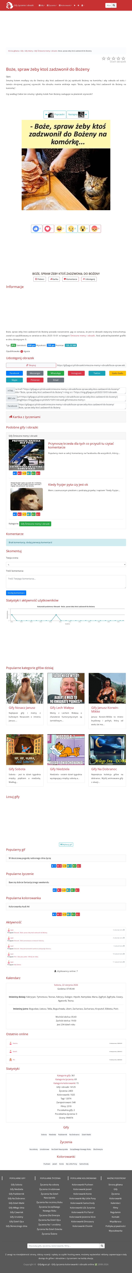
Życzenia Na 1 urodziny (49, 1224)
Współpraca (115, 1221)
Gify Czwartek (16, 1212)
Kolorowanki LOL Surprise (82, 1207)
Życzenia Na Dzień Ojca (49, 1220)
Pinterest (35, 380)
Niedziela (52, 1134)
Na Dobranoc (74, 1134)
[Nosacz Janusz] (24, 688)
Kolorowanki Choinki (82, 1226)
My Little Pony (71, 1164)
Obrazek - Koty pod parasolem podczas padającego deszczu (32, 948)
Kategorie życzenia (64, 1079)
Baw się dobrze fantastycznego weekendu (29, 882)
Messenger (35, 373)
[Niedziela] (66, 749)
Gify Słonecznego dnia (16, 1226)
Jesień (55, 1164)
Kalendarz (115, 1203)
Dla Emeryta (98, 1149)
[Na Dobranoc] (107, 749)
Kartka (55, 279)
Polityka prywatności (116, 1226)
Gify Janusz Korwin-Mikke (105, 709)
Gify (42, 5)
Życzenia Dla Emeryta (49, 1215)
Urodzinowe (44, 1149)
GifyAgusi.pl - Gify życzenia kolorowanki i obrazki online (66, 1264)
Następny (73, 114)
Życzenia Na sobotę (49, 1184)
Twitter (97, 373)
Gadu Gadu (117, 373)
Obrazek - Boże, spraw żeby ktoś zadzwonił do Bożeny (30, 932)
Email (55, 380)
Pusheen (47, 1164)
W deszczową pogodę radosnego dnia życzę (30, 858)
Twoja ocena (12, 557)
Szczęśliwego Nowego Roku (80, 1149)
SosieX (15, 1051)
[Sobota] (24, 749)
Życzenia (52, 5)
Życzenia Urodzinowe (49, 1189)
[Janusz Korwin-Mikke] (107, 688)
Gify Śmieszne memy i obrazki (35, 523)
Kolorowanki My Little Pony (82, 1198)
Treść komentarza (14, 570)
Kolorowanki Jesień (82, 1189)
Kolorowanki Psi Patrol (82, 1212)
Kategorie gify (63, 1075)
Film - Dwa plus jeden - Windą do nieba (26, 957)
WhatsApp (56, 373)
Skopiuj (32, 365)
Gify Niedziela (59, 769)
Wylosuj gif (67, 844)
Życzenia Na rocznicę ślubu (49, 1202)
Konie (61, 1164)
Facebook (14, 373)
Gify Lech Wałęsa (62, 707)
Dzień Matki (86, 1134)
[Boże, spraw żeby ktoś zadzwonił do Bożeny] (66, 164)
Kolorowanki (66, 5)
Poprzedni (59, 114)
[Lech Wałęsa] (66, 688)
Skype (14, 380)
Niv (14, 1060)
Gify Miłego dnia (16, 1207)
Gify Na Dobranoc (104, 769)
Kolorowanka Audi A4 (19, 906)
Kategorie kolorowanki (64, 1083)
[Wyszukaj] (114, 5)
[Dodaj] (78, 5)
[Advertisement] (66, 28)
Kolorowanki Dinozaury (82, 1221)
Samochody (84, 1164)
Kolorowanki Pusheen (82, 1184)
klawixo (15, 1043)
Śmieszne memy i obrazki (82, 335)
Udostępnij (90, 279)
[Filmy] (75, 5)
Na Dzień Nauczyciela (59, 1149)
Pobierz (40, 279)
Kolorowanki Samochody (83, 1203)
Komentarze (71, 279)
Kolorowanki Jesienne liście (82, 1216)
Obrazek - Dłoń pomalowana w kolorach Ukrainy (29, 941)
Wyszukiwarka (115, 1230)
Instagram (76, 373)
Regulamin (115, 1212)
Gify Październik (16, 1193)
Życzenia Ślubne (49, 1233)
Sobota (44, 1134)
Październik (62, 1134)
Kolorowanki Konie (82, 1193)
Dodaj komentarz (16, 592)
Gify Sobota (17, 769)
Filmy (115, 1207)
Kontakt (115, 1216)
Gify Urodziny (16, 1216)
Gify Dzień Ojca (16, 1221)
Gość (11, 930)
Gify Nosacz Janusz (22, 707)
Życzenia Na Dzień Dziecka (49, 1229)
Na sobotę (34, 1149)
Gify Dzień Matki (16, 1203)
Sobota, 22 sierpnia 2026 (66, 985)
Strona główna (116, 1184)
